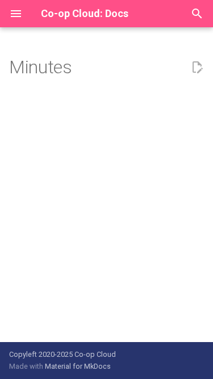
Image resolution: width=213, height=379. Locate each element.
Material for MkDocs (78, 366)
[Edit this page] (197, 67)
